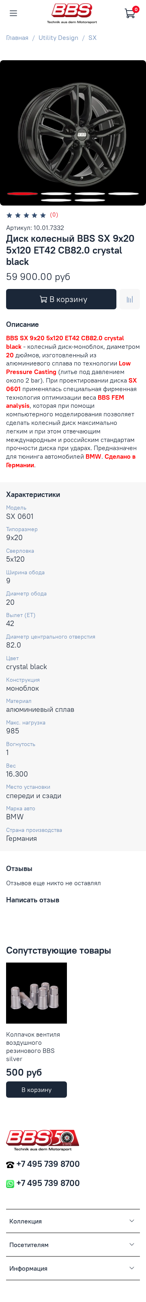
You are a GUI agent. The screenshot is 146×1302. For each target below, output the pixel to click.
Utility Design (58, 37)
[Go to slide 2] (56, 194)
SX (92, 37)
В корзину (36, 1089)
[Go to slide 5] (56, 200)
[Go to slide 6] (90, 200)
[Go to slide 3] (90, 194)
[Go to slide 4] (123, 194)
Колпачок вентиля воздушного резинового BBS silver (33, 1046)
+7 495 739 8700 (48, 1163)
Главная (17, 37)
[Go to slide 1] (22, 194)
